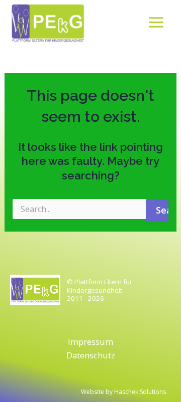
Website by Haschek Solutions (123, 391)
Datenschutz (90, 355)
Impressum (90, 341)
